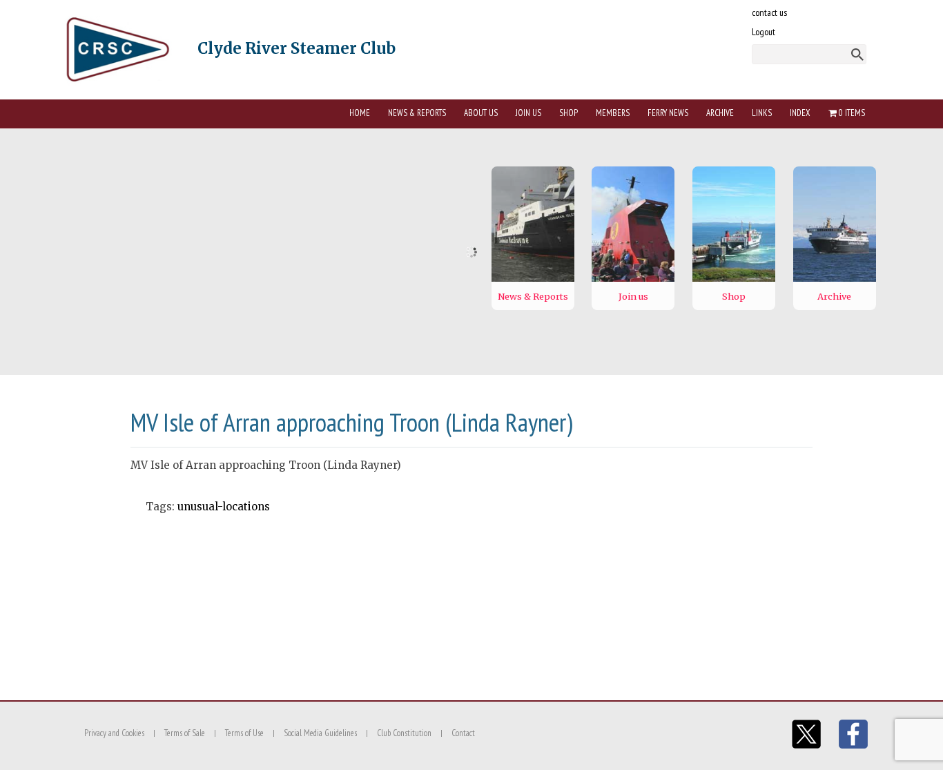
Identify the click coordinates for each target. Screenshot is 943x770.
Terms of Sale (184, 733)
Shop (568, 113)
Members (613, 113)
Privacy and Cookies (114, 733)
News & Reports (417, 113)
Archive (720, 113)
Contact (463, 733)
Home (359, 113)
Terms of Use (244, 733)
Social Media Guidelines (320, 733)
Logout (763, 32)
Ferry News (668, 113)
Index (800, 113)
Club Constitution (404, 733)
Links (762, 113)
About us (481, 113)
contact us (769, 12)
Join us (528, 113)
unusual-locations (223, 506)
